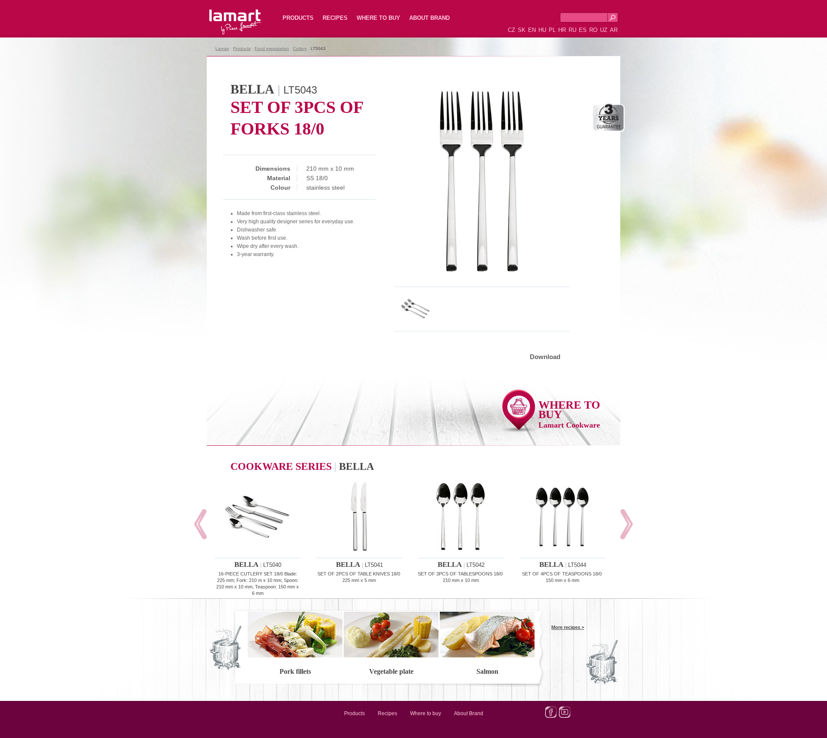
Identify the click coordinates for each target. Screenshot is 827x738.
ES (583, 30)
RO (593, 30)
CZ (511, 30)
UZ (603, 30)
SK (521, 30)
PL (552, 30)
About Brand (429, 18)
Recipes (335, 18)
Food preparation (272, 48)
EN (532, 30)
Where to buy (378, 18)
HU (542, 30)
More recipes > (567, 627)
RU (572, 30)
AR (614, 30)
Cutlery (300, 48)
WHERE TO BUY (569, 414)
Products (298, 18)
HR (562, 30)
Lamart (226, 15)
